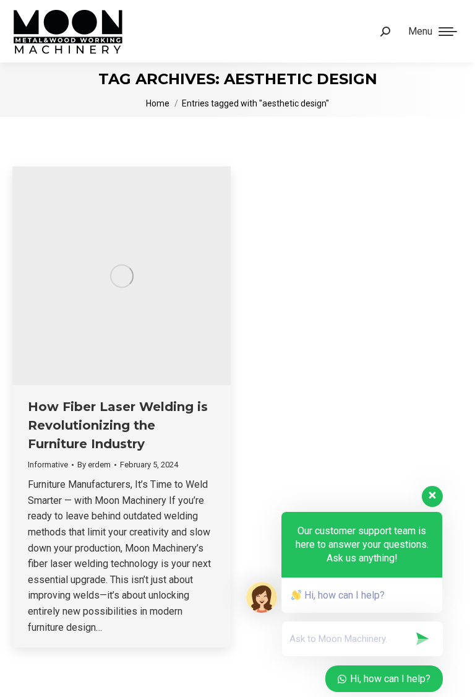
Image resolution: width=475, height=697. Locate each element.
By (94, 464)
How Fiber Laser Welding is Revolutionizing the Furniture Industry (118, 425)
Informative (48, 464)
